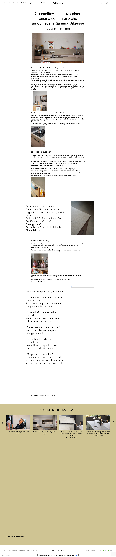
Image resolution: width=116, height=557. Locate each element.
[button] (113, 477)
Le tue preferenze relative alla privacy (64, 555)
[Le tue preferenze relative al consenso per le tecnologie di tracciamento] (6, 555)
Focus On (12, 3)
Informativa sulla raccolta (45, 555)
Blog (5, 3)
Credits (100, 550)
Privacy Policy (89, 550)
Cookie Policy (95, 550)
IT (107, 3)
